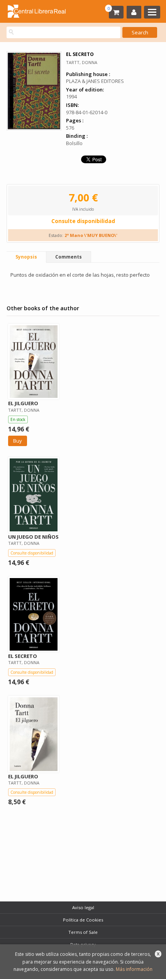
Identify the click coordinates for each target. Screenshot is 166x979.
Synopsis (26, 257)
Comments (68, 257)
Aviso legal (83, 907)
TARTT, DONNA (81, 62)
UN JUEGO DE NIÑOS (33, 536)
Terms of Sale (83, 932)
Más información (134, 969)
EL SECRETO (22, 656)
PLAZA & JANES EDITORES (95, 81)
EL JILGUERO (23, 403)
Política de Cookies (83, 920)
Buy (17, 440)
